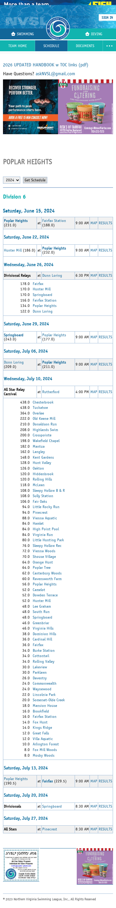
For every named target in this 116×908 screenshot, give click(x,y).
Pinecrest (40, 512)
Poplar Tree (42, 568)
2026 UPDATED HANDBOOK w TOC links (45, 65)
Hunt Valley (42, 463)
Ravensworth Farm (47, 579)
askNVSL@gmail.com (55, 73)
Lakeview (40, 667)
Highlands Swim (45, 430)
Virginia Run (43, 535)
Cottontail (41, 656)
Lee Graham (42, 606)
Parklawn (40, 672)
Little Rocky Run (46, 507)
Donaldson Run (45, 424)
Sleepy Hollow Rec (47, 546)
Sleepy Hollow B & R (49, 491)
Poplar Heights (45, 306)
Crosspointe (42, 435)
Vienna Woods (44, 551)
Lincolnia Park (44, 695)
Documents (85, 46)
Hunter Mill (13, 250)
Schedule (51, 46)
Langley (39, 452)
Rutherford (50, 392)
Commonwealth (45, 683)
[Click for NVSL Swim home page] (27, 21)
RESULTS (105, 223)
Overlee (38, 413)
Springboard (42, 295)
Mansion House (45, 706)
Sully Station (43, 496)
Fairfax (38, 284)
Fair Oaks (40, 501)
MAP (93, 223)
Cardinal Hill (42, 639)
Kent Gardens (43, 457)
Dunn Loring (52, 275)
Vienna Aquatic (45, 518)
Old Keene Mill (44, 419)
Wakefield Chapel (46, 441)
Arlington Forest (46, 744)
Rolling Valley (43, 661)
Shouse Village (44, 557)
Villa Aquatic (43, 739)
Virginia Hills (43, 628)
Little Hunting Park (48, 540)
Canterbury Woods (47, 573)
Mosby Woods (43, 755)
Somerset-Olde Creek (49, 700)
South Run (41, 612)
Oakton (38, 468)
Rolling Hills (42, 479)
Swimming (25, 34)
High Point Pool (46, 529)
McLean (39, 485)
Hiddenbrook (43, 474)
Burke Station (44, 650)
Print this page (79, 16)
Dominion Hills (44, 634)
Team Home (17, 46)
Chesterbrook (43, 402)
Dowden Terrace (45, 595)
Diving (96, 34)
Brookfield (41, 711)
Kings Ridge (42, 728)
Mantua (39, 446)
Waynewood (42, 689)
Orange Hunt (43, 562)
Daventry (40, 678)
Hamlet (38, 523)
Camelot (39, 590)
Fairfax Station (54, 221)
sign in (107, 17)
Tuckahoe (40, 408)
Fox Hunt (40, 722)
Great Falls (41, 733)
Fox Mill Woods (45, 750)
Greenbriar (41, 623)
